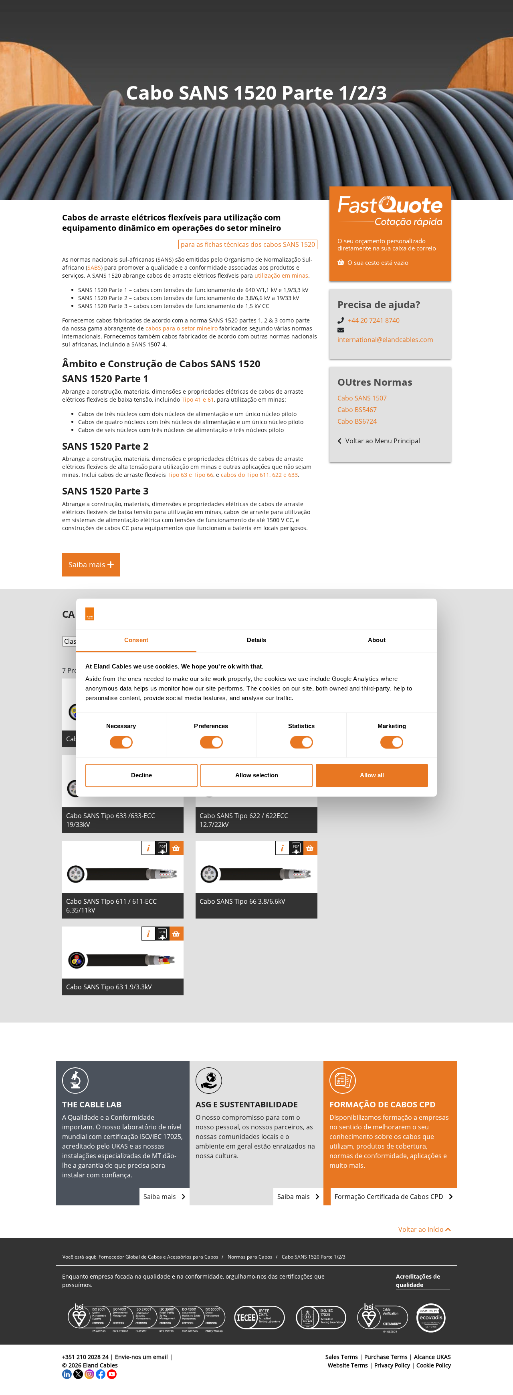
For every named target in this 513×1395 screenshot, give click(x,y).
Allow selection (256, 775)
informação (148, 848)
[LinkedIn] (67, 1373)
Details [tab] (257, 640)
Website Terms (348, 1365)
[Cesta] (177, 848)
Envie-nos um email (141, 1357)
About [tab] (377, 640)
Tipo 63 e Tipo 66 (190, 474)
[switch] (211, 742)
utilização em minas (281, 275)
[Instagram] (89, 1373)
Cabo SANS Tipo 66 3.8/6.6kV (242, 901)
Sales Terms (341, 1357)
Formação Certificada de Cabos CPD (390, 1196)
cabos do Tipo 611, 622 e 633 (259, 474)
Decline (141, 775)
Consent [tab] (136, 640)
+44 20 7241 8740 (374, 320)
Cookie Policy (433, 1365)
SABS (94, 267)
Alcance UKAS (432, 1357)
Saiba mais (160, 1196)
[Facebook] (100, 1373)
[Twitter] (78, 1373)
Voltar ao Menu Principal (382, 440)
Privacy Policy (392, 1365)
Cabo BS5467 (357, 409)
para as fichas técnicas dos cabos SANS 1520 (248, 244)
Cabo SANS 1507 (362, 398)
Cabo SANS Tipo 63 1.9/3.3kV (109, 987)
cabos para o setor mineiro (181, 328)
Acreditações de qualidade (418, 1281)
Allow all (372, 775)
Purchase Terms (386, 1357)
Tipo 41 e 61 (198, 399)
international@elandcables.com (385, 339)
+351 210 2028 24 (85, 1357)
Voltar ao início (421, 1229)
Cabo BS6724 (357, 421)
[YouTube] (112, 1373)
